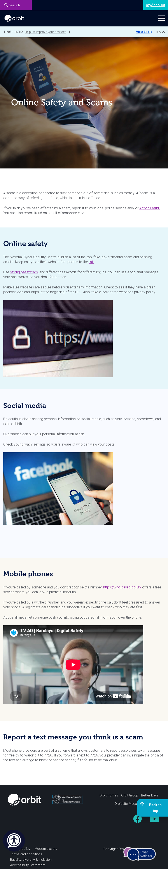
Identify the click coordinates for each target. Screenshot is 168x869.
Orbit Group (129, 795)
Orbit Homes (109, 795)
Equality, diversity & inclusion (31, 860)
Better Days (149, 795)
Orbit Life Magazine (129, 804)
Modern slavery (46, 849)
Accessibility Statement (27, 865)
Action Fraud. (149, 208)
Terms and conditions (26, 854)
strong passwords (24, 272)
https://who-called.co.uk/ (122, 587)
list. (91, 262)
